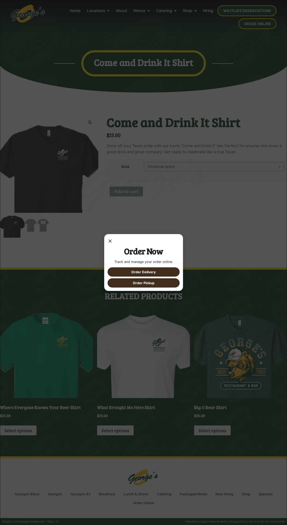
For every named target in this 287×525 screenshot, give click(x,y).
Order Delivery (143, 272)
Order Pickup (143, 283)
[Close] (110, 241)
